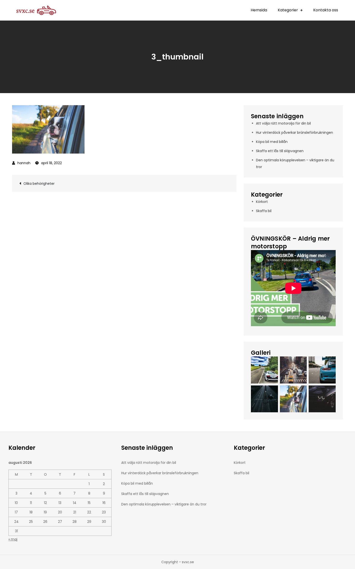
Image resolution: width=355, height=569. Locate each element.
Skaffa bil (263, 210)
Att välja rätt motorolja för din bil (283, 123)
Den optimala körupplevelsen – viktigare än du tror (163, 504)
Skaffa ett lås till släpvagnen (280, 150)
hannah (23, 163)
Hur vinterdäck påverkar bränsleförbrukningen (294, 132)
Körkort (262, 201)
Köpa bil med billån (272, 141)
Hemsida (259, 10)
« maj (12, 539)
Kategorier (288, 10)
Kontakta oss (325, 10)
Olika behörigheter (39, 183)
